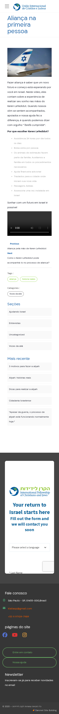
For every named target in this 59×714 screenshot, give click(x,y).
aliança (13, 279)
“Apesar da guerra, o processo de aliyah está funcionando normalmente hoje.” (29, 417)
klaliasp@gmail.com (20, 608)
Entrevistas (14, 323)
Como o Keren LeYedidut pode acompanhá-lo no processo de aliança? (28, 258)
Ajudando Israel (17, 311)
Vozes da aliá (16, 294)
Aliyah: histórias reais (20, 377)
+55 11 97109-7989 (18, 616)
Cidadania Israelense (20, 400)
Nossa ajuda (19, 662)
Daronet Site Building (46, 710)
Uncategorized (17, 334)
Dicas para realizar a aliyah (23, 389)
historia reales (28, 279)
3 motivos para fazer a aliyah (24, 366)
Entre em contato (22, 652)
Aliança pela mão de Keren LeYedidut (26, 246)
